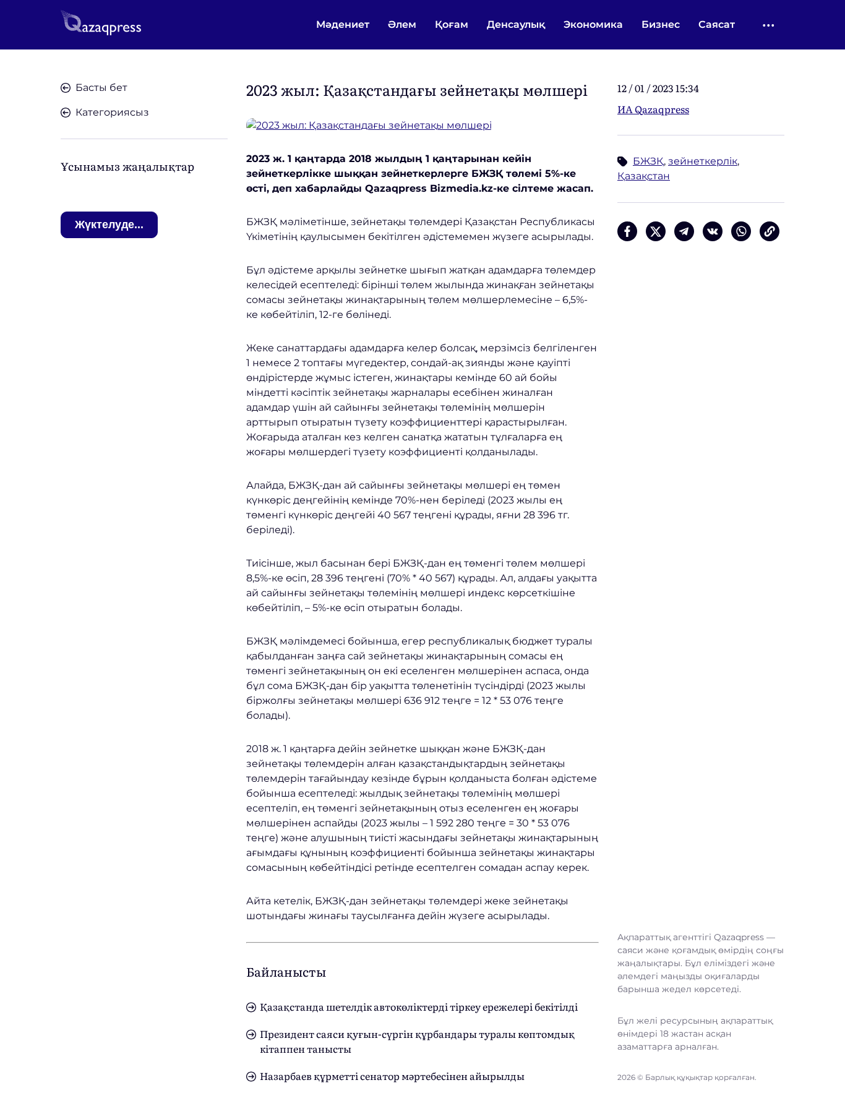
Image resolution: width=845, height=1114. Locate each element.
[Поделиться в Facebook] (627, 231)
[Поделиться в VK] (713, 231)
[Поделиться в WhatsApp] (741, 231)
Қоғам (451, 24)
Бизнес (660, 24)
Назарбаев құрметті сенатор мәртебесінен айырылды (392, 1075)
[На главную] (101, 25)
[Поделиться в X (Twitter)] (656, 231)
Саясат (716, 24)
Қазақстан (643, 176)
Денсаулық (516, 24)
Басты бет (101, 87)
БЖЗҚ (648, 161)
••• (769, 25)
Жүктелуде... (109, 224)
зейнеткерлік (702, 161)
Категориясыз (112, 112)
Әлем (402, 24)
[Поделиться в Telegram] (684, 231)
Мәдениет (342, 24)
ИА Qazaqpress (653, 108)
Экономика (593, 24)
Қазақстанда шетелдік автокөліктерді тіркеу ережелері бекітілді (419, 1006)
